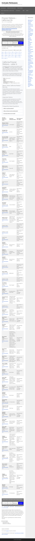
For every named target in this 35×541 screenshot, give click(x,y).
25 (3, 507)
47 (11, 506)
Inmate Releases (10, 3)
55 (6, 507)
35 (4, 507)
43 (6, 506)
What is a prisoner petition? (9, 108)
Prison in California (5, 521)
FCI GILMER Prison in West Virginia (30, 66)
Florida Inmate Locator (6, 522)
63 (15, 506)
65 (18, 506)
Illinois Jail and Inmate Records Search (30, 63)
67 (21, 506)
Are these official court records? (9, 113)
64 (17, 506)
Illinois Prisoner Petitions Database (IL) (30, 59)
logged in (7, 530)
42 (4, 506)
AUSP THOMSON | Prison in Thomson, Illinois (30, 43)
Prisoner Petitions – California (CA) (30, 23)
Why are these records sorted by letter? (11, 111)
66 (19, 506)
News (23, 10)
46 (10, 506)
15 (2, 507)
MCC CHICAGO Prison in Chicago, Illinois (30, 50)
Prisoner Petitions (5, 520)
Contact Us (2, 13)
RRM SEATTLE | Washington (7, 523)
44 (7, 506)
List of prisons (18, 10)
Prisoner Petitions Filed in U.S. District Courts (7, 10)
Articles (27, 10)
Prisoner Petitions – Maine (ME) (30, 38)
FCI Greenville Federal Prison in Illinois (30, 56)
